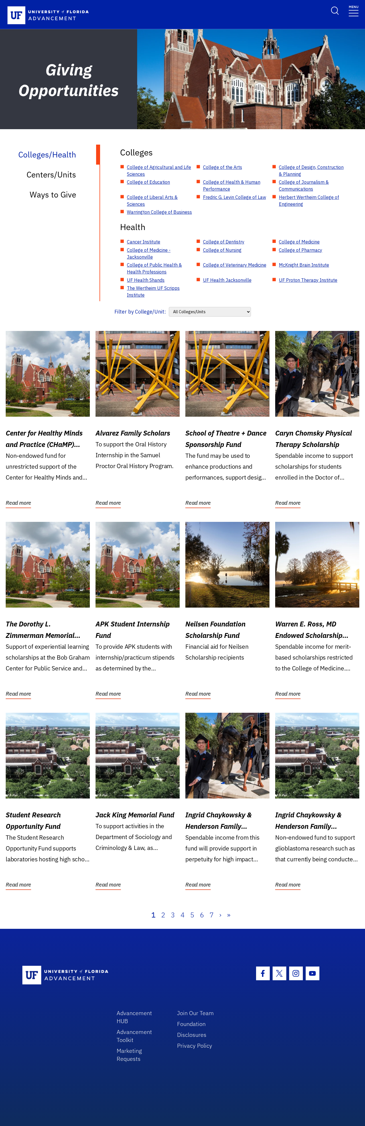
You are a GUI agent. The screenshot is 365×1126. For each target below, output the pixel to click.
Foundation (191, 1024)
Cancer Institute (143, 242)
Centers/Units (51, 174)
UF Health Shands (146, 280)
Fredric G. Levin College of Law (234, 197)
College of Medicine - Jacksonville (149, 253)
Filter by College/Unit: (140, 311)
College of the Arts (222, 167)
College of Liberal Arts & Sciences (152, 200)
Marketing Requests (129, 1055)
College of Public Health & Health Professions (154, 268)
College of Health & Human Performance (231, 185)
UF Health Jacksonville (227, 280)
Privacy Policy (194, 1045)
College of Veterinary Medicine (234, 265)
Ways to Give (53, 194)
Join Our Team (195, 1013)
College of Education (148, 182)
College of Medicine (299, 242)
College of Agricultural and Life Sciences (159, 170)
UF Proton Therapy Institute (308, 280)
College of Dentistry (223, 242)
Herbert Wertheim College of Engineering (309, 200)
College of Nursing (222, 250)
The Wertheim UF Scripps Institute (153, 291)
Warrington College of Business (159, 212)
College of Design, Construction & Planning (311, 170)
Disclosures (191, 1035)
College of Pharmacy (300, 250)
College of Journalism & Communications (304, 185)
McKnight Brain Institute (304, 265)
